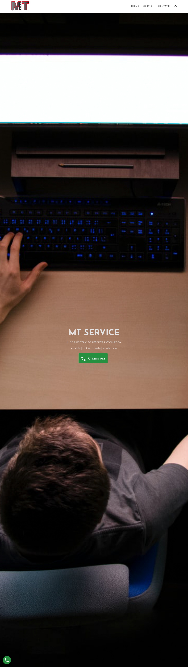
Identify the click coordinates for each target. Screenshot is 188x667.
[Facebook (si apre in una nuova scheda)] (175, 6)
